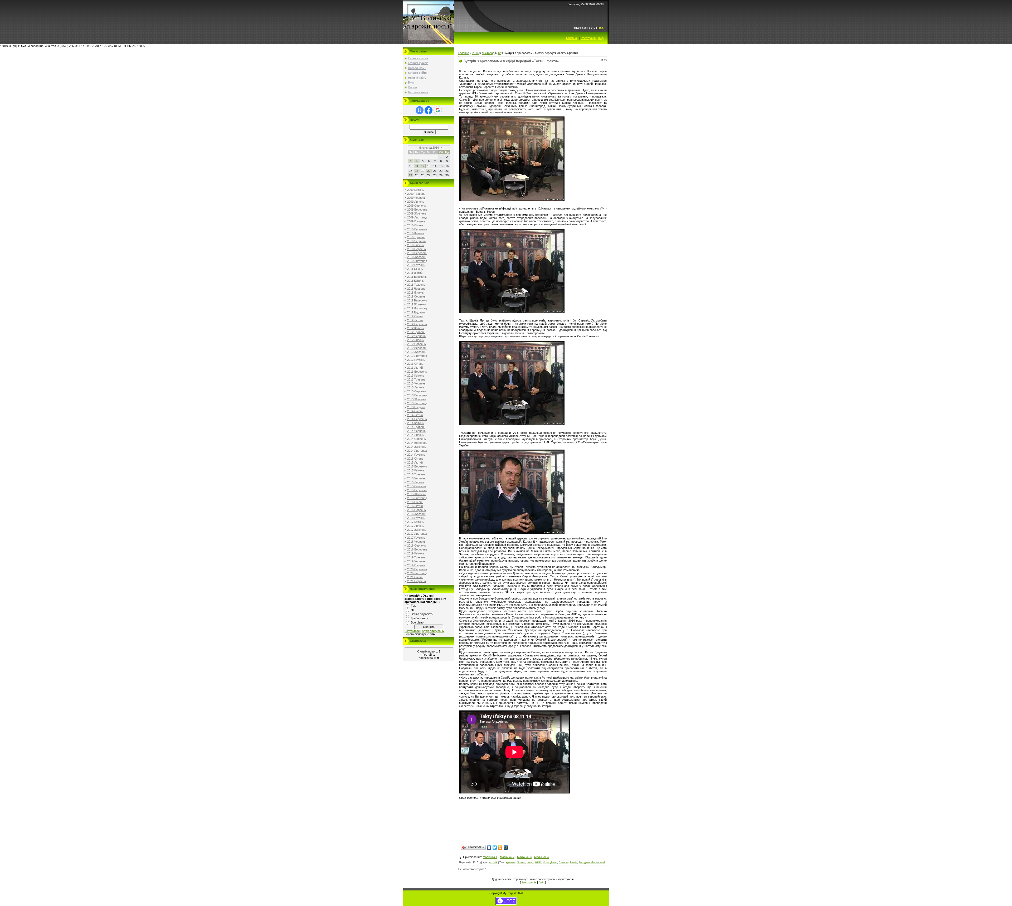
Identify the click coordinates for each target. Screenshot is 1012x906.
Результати (412, 630)
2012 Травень (416, 332)
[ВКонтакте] (489, 847)
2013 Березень (417, 371)
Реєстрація (588, 38)
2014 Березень (417, 419)
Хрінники (510, 862)
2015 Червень (416, 478)
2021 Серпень (416, 581)
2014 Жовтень (416, 446)
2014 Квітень (415, 423)
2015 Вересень (417, 490)
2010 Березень (417, 229)
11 (416, 166)
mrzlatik (493, 862)
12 (422, 166)
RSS (601, 27)
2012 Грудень (416, 359)
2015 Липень (415, 482)
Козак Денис (550, 862)
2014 (475, 53)
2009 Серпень (416, 205)
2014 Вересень (417, 442)
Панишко (563, 862)
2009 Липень (415, 201)
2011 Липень (415, 292)
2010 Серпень (416, 249)
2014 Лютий (415, 415)
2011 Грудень (416, 312)
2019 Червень (416, 561)
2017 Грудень (416, 537)
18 (416, 170)
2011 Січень (415, 268)
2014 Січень (415, 411)
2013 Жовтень (416, 399)
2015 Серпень (416, 486)
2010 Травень (416, 237)
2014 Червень (416, 430)
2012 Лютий (415, 320)
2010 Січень (415, 225)
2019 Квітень (415, 553)
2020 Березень (417, 569)
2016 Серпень (416, 510)
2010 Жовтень (416, 257)
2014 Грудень (416, 454)
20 (428, 170)
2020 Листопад (417, 573)
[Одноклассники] (500, 847)
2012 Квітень (415, 328)
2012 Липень (415, 340)
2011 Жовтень (416, 304)
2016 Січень (415, 502)
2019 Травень (416, 557)
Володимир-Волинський (592, 862)
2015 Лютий (415, 462)
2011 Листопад (417, 308)
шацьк (530, 862)
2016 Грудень (416, 517)
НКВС (538, 862)
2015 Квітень (415, 470)
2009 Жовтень (416, 213)
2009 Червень (416, 197)
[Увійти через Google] (438, 110)
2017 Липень (415, 525)
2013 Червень (416, 383)
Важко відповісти (422, 614)
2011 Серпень (416, 296)
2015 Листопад (417, 498)
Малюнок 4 (541, 857)
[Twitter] (495, 847)
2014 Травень (416, 426)
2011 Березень (417, 276)
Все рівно (417, 622)
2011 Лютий (414, 272)
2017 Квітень (415, 521)
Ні (412, 609)
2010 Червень (416, 241)
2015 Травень (416, 474)
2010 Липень (415, 245)
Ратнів (573, 862)
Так (413, 605)
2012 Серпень (416, 343)
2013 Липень (415, 387)
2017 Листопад (417, 533)
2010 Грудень (416, 264)
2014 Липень (415, 434)
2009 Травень (416, 193)
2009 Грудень (416, 221)
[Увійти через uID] (420, 110)
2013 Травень (416, 379)
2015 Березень (417, 466)
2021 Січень (415, 577)
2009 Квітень (415, 189)
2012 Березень (417, 324)
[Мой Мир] (506, 847)
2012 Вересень (417, 347)
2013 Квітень (415, 375)
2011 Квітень (415, 280)
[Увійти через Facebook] (428, 110)
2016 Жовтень (416, 513)
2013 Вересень (417, 395)
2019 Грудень (416, 565)
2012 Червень (416, 336)
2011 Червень (416, 288)
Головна (571, 38)
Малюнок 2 (507, 857)
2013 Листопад (417, 403)
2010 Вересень (417, 253)
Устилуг (521, 862)
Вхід (601, 38)
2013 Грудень (416, 407)
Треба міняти (419, 618)
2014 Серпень (416, 438)
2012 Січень (415, 316)
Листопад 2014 (429, 147)
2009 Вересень (417, 209)
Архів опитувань (433, 630)
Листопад (488, 53)
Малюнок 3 (524, 857)
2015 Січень (415, 458)
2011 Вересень (417, 300)
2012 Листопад (417, 355)
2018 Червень (416, 541)
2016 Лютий (415, 506)
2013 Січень (415, 363)
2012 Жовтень (416, 351)
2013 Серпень (416, 391)
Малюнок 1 (490, 857)
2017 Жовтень (416, 529)
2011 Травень (416, 284)
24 (410, 175)
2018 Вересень (417, 549)
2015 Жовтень (416, 494)
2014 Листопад (417, 450)
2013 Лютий (415, 367)
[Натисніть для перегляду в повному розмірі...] (512, 199)
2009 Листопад (417, 217)
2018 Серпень (416, 545)
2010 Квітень (415, 233)
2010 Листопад (417, 260)
